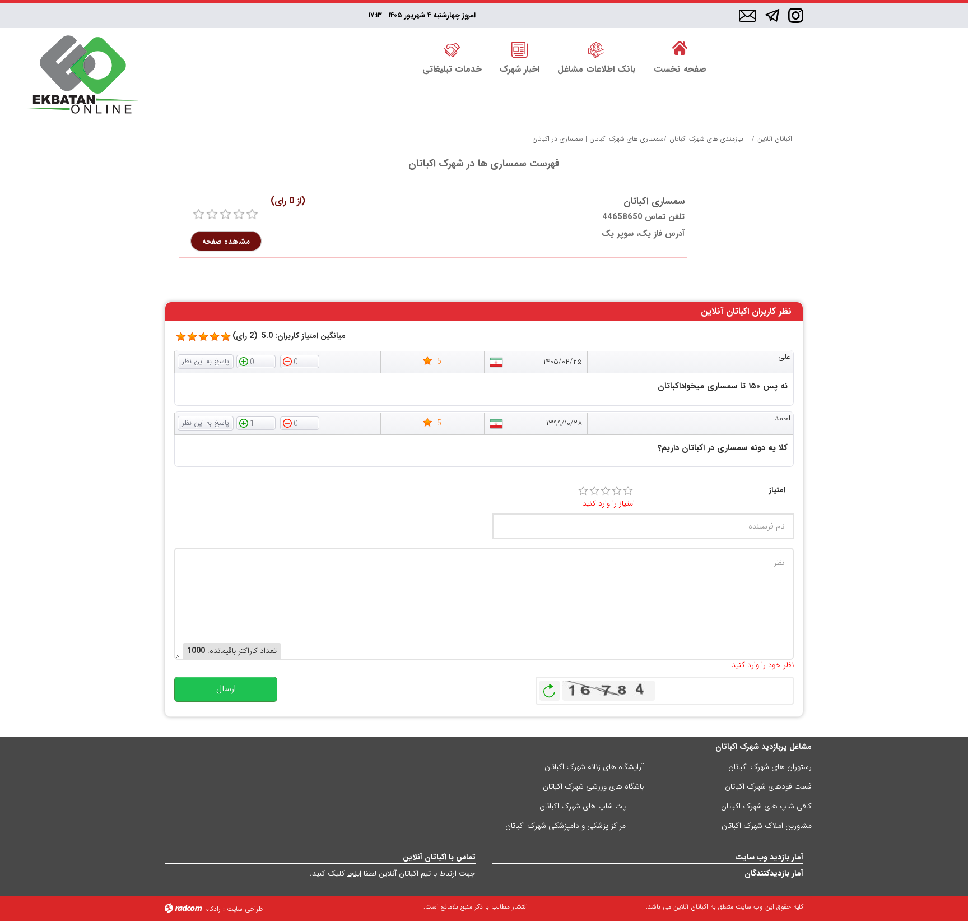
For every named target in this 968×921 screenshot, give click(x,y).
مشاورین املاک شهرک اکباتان (767, 826)
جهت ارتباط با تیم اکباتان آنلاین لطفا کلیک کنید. (393, 873)
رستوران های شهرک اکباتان (770, 767)
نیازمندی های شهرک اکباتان (706, 138)
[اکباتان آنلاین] (83, 76)
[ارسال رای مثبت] (256, 361)
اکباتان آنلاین (774, 138)
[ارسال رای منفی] (300, 361)
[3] (606, 491)
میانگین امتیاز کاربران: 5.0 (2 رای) (289, 336)
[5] (181, 337)
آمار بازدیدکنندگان (773, 873)
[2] (594, 491)
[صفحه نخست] (680, 49)
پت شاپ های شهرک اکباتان (582, 806)
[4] (617, 491)
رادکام (213, 909)
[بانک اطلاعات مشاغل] (596, 49)
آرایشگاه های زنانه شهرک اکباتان (594, 767)
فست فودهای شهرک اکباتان (768, 786)
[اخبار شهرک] (519, 49)
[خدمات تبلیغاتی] (452, 49)
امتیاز (777, 490)
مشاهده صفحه (226, 241)
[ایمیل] (747, 16)
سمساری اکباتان (654, 201)
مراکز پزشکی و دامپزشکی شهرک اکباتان (565, 826)
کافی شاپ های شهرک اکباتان (766, 806)
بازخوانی (549, 688)
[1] (583, 491)
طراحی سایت (245, 909)
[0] (199, 215)
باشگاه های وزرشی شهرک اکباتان (593, 786)
